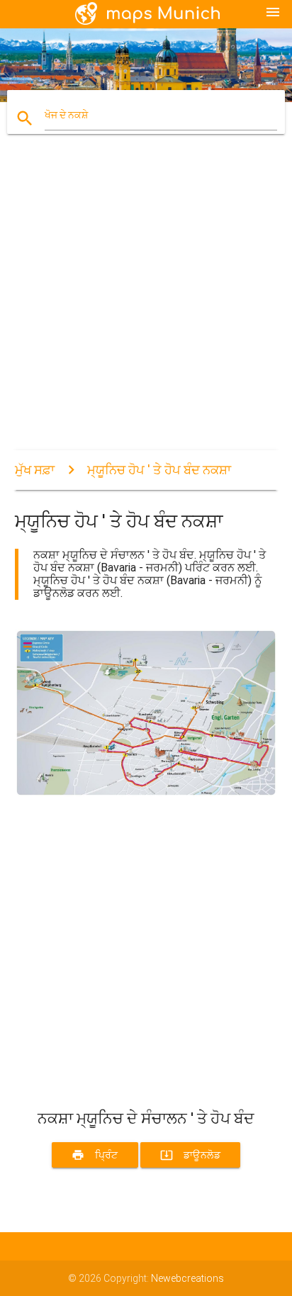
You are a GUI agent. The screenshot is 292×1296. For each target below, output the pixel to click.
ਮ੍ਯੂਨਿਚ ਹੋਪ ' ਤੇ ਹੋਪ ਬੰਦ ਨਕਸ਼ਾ (159, 469)
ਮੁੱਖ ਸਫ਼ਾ (35, 469)
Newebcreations (187, 1278)
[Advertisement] (146, 304)
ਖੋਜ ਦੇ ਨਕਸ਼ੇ (66, 115)
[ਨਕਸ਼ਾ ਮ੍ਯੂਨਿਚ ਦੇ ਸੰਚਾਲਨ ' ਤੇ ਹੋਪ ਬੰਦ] (146, 793)
